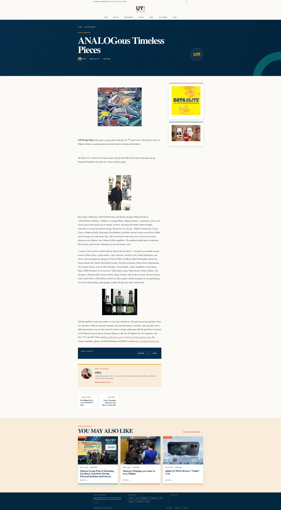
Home (105, 17)
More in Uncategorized (191, 432)
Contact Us (185, 507)
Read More (82, 480)
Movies (147, 501)
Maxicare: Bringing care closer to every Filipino (139, 472)
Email (155, 353)
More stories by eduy (103, 382)
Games (151, 17)
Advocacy (116, 17)
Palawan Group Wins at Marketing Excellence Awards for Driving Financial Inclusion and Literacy (97, 473)
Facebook (141, 353)
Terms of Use (177, 507)
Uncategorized (89, 27)
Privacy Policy (169, 507)
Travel (175, 17)
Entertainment (128, 17)
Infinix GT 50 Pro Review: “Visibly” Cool (182, 472)
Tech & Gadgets (163, 17)
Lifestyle (141, 17)
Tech (137, 498)
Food (161, 498)
